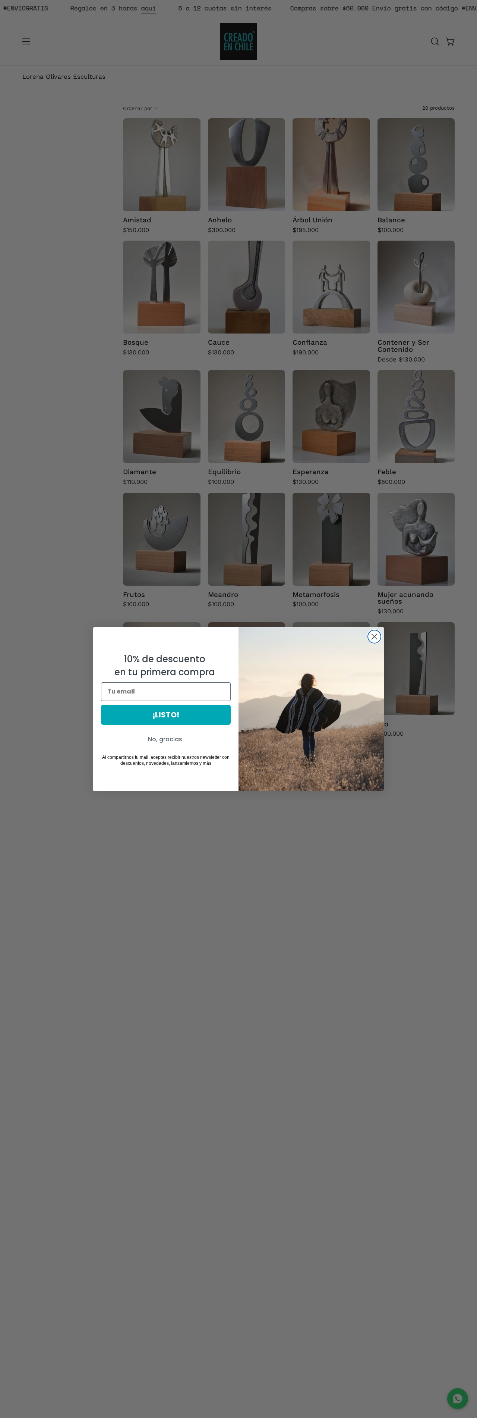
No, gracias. (166, 739)
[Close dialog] (374, 636)
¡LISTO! (165, 715)
